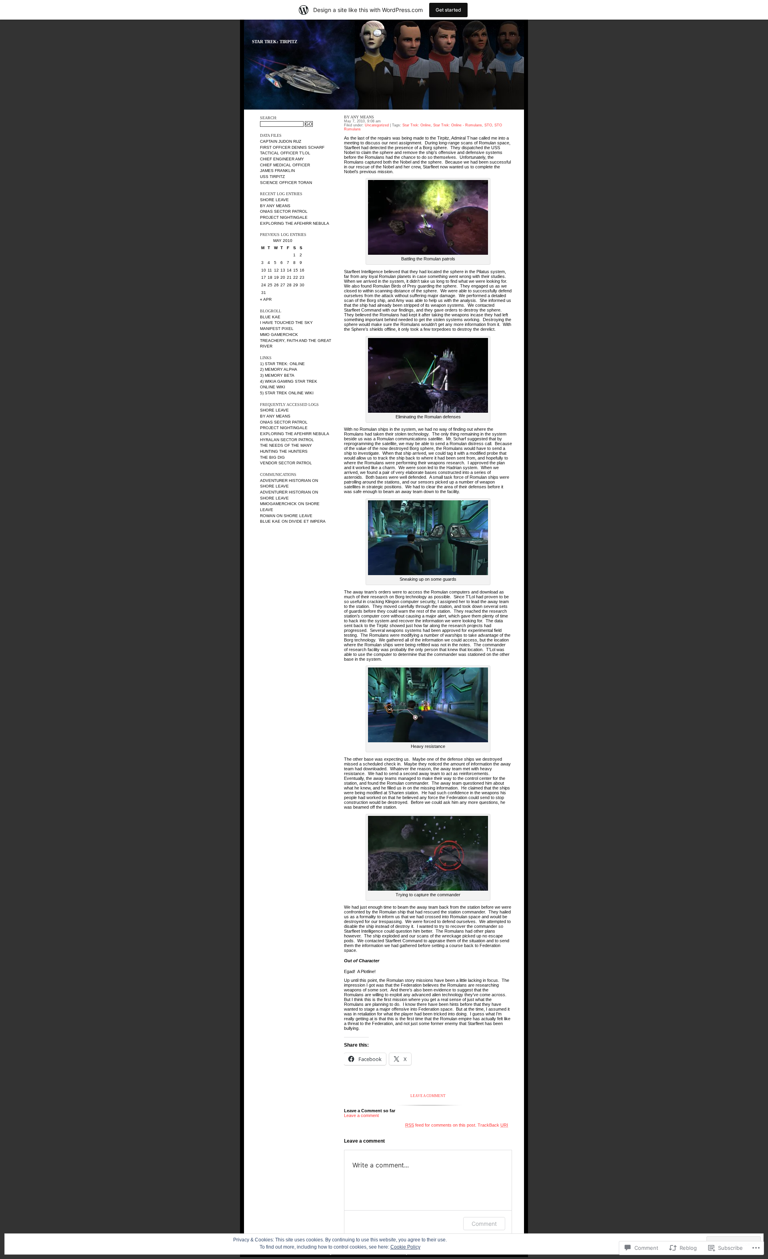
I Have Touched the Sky (286, 322)
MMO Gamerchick (279, 334)
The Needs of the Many (286, 445)
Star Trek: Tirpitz (274, 42)
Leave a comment (361, 1115)
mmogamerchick (278, 504)
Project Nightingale (284, 217)
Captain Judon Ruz (280, 141)
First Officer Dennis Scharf (292, 147)
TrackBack (493, 1125)
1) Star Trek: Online (282, 364)
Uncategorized (377, 125)
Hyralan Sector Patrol (287, 440)
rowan (267, 516)
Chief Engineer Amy (282, 159)
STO (488, 125)
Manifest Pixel (277, 328)
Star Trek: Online (416, 125)
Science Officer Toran (286, 182)
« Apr (266, 299)
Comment (484, 1223)
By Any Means (275, 206)
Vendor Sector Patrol (286, 463)
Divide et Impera (307, 521)
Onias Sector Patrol (284, 211)
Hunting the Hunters (284, 451)
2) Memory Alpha (278, 369)
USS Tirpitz (272, 176)
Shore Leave (274, 200)
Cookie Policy (405, 1247)
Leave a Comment (428, 1096)
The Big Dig (272, 457)
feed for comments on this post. (440, 1125)
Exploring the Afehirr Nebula (294, 223)
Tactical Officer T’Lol (285, 153)
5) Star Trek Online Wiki (287, 393)
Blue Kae (270, 317)
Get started (448, 10)
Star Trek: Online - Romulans (457, 125)
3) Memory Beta (277, 375)
